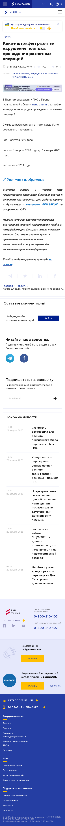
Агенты (7, 723)
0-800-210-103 (46, 616)
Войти (48, 318)
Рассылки (8, 805)
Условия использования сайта (15, 743)
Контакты (8, 810)
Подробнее (54, 686)
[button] (5, 4)
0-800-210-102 (46, 628)
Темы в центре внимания (16, 780)
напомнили (39, 104)
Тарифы (33, 658)
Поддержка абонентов (15, 795)
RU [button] (42, 4)
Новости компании (12, 765)
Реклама (7, 750)
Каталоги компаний (13, 775)
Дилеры (7, 728)
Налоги (7, 37)
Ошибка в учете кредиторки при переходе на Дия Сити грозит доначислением (43, 575)
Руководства (10, 770)
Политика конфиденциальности (14, 735)
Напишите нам (10, 800)
